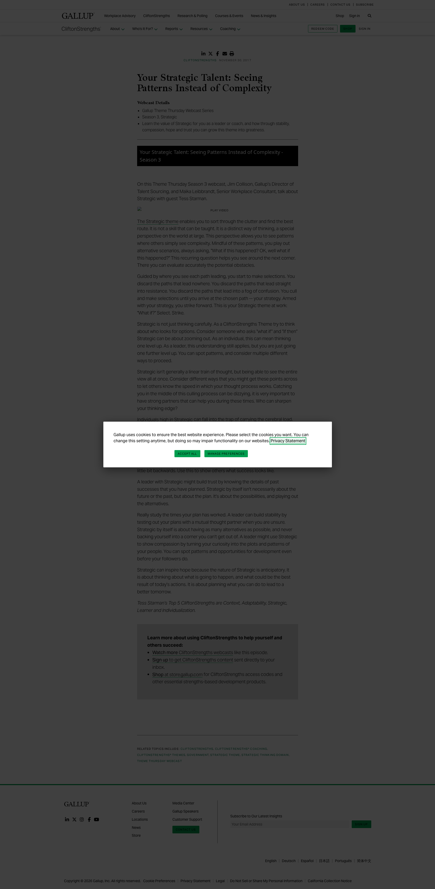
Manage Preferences (226, 453)
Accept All (187, 453)
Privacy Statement (288, 440)
